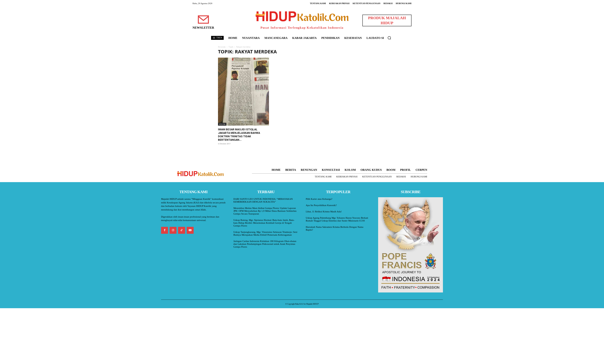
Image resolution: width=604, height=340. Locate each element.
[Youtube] (190, 230)
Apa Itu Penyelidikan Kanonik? (321, 205)
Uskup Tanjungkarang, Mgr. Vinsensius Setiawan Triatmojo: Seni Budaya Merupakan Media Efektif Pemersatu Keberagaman (265, 233)
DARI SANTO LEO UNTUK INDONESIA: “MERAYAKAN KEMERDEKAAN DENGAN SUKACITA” (263, 200)
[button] (389, 38)
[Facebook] (164, 230)
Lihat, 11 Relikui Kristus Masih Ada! (324, 211)
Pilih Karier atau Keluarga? (319, 199)
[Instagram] (173, 230)
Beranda (222, 46)
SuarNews (340, 51)
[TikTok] (181, 230)
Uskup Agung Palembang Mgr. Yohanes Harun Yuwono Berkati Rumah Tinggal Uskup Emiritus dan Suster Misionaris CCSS (337, 219)
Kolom (222, 124)
